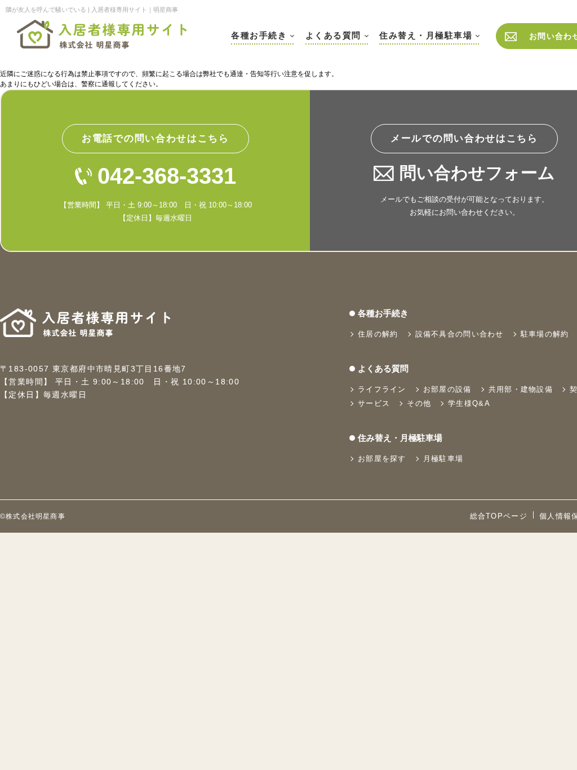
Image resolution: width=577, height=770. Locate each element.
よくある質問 (333, 35)
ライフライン (382, 389)
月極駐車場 (443, 458)
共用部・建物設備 (521, 389)
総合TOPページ (498, 516)
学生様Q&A (469, 403)
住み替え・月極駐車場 (425, 35)
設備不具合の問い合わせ (459, 334)
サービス (374, 403)
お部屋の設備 (447, 389)
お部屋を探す (382, 458)
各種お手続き (259, 35)
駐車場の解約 (545, 334)
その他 (419, 403)
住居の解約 (378, 334)
